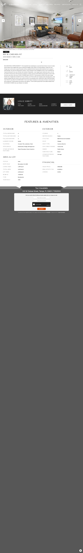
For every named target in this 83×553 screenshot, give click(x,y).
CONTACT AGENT (67, 104)
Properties (41, 4)
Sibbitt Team (28, 4)
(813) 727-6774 (31, 105)
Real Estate (57, 4)
